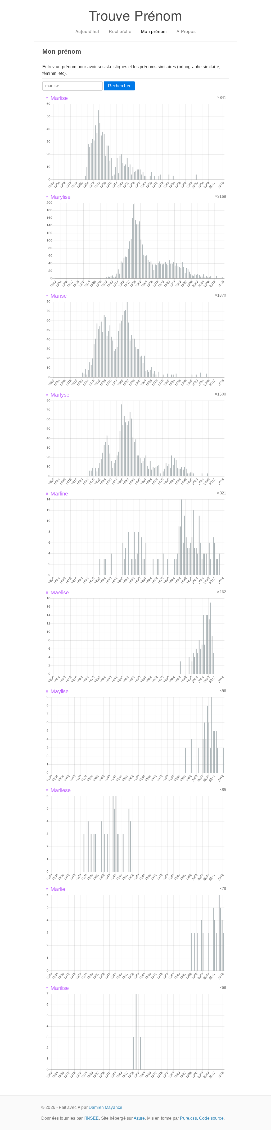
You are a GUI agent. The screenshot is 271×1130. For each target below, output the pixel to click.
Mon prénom (154, 31)
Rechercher (119, 86)
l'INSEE (91, 1118)
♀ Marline (56, 494)
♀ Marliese (58, 790)
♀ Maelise (57, 592)
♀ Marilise (57, 988)
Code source (211, 1118)
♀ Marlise (56, 98)
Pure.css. (189, 1118)
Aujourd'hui (87, 31)
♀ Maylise (57, 691)
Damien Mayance (105, 1107)
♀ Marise (56, 296)
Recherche (120, 31)
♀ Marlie (55, 889)
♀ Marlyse (57, 395)
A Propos (186, 31)
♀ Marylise (58, 197)
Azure (139, 1118)
